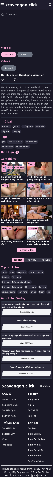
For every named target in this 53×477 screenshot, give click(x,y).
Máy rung (22, 292)
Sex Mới (32, 428)
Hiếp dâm (21, 272)
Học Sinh (13, 14)
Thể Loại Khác (10, 422)
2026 (4, 272)
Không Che (28, 126)
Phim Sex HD (34, 433)
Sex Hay (33, 393)
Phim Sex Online (36, 439)
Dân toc (5, 277)
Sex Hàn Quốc (9, 410)
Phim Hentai (34, 455)
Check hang (30, 287)
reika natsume (8, 292)
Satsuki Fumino (36, 272)
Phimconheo (31, 141)
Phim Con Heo (22, 146)
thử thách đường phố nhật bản (16, 282)
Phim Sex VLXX (35, 450)
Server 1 (8, 54)
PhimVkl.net (34, 444)
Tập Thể (5, 131)
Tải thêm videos (26, 249)
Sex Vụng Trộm (36, 461)
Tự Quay (16, 131)
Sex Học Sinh (8, 433)
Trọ (48, 292)
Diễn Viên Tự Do (15, 141)
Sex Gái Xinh (8, 428)
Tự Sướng (7, 444)
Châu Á (6, 393)
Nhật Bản (40, 126)
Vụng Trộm (34, 399)
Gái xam (42, 287)
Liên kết (33, 422)
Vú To (31, 404)
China (33, 292)
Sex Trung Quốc (10, 404)
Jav (3, 141)
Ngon (41, 292)
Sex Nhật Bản (9, 399)
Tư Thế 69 (33, 410)
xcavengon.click (21, 4)
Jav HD (16, 126)
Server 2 (25, 54)
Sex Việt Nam (9, 415)
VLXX (4, 439)
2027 (12, 272)
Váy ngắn (16, 277)
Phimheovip (7, 146)
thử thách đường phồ (12, 287)
